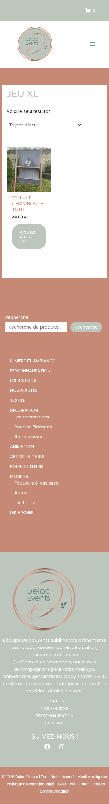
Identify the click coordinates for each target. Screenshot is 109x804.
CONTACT (54, 723)
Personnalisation (54, 716)
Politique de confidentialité (30, 784)
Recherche (16, 317)
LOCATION (54, 701)
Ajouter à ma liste (27, 236)
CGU (62, 784)
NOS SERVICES (54, 708)
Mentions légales (93, 776)
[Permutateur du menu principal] (92, 44)
